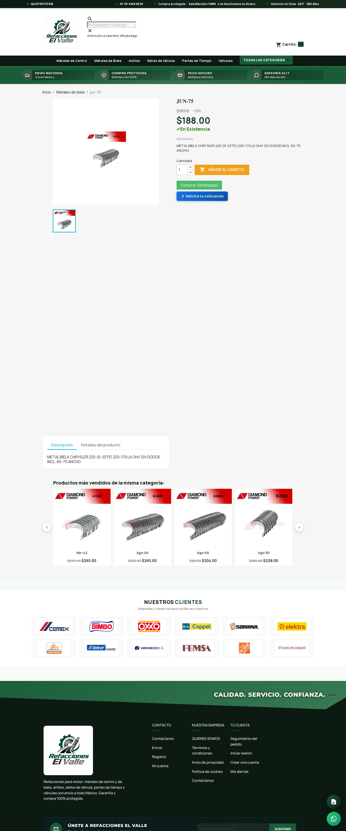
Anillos (134, 61)
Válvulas (226, 61)
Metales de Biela (108, 61)
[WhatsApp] (334, 819)
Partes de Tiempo (197, 61)
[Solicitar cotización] (334, 802)
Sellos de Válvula (161, 61)
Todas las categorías (264, 60)
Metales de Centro (71, 61)
